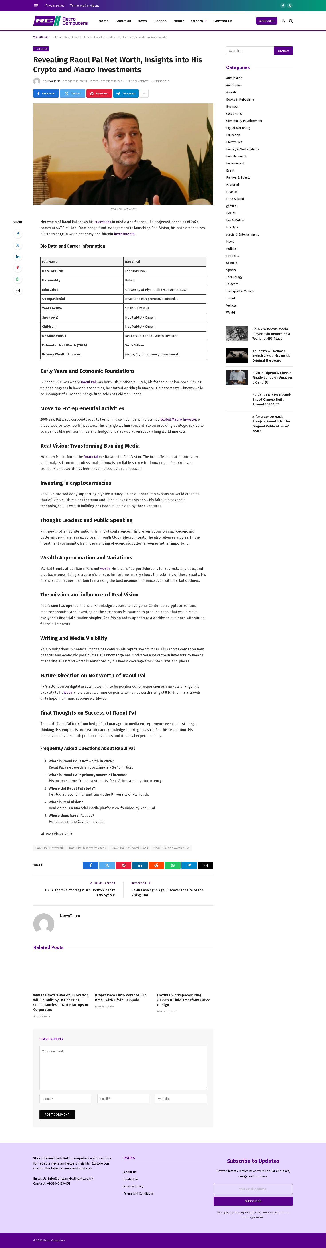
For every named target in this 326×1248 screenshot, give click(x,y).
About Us (123, 21)
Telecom (232, 284)
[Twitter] (17, 245)
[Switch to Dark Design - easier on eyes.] (283, 21)
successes (102, 222)
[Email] (17, 290)
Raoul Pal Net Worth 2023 (87, 848)
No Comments (139, 81)
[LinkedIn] (17, 256)
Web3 (67, 692)
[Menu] (36, 5)
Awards (231, 92)
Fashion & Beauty (238, 178)
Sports (231, 270)
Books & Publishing (240, 99)
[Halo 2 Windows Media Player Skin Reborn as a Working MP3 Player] (237, 333)
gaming (231, 206)
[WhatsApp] (17, 279)
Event (230, 170)
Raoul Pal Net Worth (49, 848)
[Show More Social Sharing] (144, 93)
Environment (235, 163)
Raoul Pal (88, 382)
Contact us (223, 21)
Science (231, 263)
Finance (160, 21)
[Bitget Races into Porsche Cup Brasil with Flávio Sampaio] (123, 972)
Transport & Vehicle (240, 291)
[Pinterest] (17, 267)
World (230, 313)
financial (91, 457)
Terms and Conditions (84, 5)
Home (104, 21)
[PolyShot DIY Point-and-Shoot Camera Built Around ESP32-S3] (237, 399)
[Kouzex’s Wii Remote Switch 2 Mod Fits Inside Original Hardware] (237, 355)
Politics (231, 249)
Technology (234, 277)
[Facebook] (17, 233)
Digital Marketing (238, 128)
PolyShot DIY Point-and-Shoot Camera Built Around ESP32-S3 (272, 399)
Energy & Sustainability (242, 149)
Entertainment (236, 156)
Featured (232, 185)
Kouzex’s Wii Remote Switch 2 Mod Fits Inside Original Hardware (271, 356)
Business (41, 49)
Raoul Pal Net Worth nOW (171, 848)
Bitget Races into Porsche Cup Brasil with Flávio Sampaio (121, 997)
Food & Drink (235, 199)
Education (233, 135)
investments (124, 234)
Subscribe (266, 20)
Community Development (244, 121)
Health (179, 21)
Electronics (234, 142)
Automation (234, 78)
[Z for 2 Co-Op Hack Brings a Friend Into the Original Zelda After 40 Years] (237, 421)
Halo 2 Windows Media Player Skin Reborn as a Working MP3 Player (271, 334)
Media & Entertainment (242, 234)
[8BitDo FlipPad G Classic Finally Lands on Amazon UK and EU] (237, 377)
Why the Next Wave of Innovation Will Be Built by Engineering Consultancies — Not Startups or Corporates (60, 1002)
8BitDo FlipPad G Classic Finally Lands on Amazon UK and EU (272, 377)
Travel (230, 298)
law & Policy (235, 220)
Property (232, 256)
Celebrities (234, 114)
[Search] (290, 21)
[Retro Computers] (60, 21)
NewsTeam (53, 81)
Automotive (234, 85)
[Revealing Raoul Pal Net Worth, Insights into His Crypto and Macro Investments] (123, 154)
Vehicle (231, 305)
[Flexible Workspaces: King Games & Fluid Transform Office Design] (185, 972)
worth (105, 569)
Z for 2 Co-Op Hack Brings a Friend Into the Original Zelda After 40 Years (271, 424)
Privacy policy (55, 5)
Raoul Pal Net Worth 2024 (130, 848)
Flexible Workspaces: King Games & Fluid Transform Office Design (183, 1000)
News (142, 21)
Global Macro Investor (178, 419)
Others (197, 21)
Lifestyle (232, 227)
